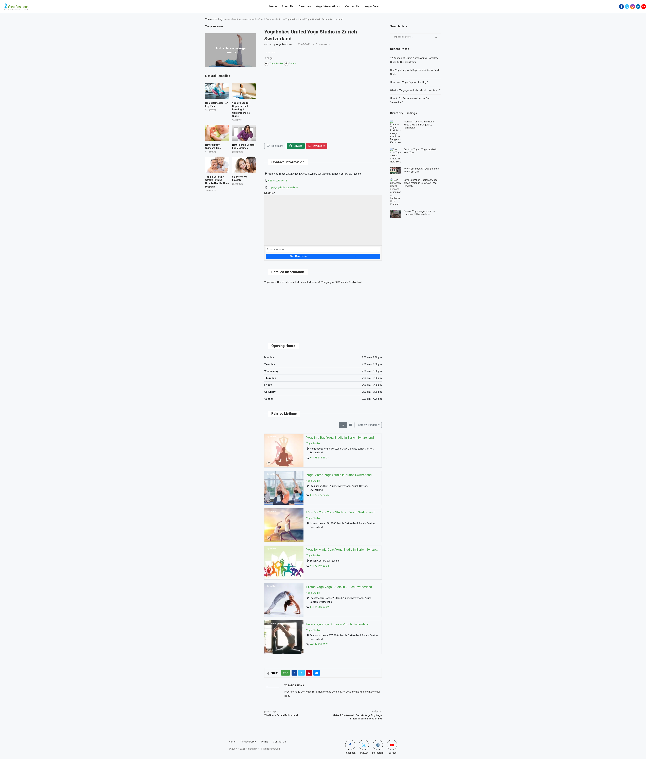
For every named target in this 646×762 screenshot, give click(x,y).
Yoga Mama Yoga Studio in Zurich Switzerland (339, 475)
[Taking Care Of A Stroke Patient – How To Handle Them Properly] (217, 164)
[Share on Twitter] (301, 673)
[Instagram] (632, 6)
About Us (288, 6)
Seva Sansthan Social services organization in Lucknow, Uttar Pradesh (421, 183)
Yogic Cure (372, 6)
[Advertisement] (323, 310)
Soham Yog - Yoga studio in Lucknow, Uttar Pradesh (419, 213)
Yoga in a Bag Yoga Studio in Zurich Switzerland (340, 437)
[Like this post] (286, 673)
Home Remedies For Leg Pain (216, 105)
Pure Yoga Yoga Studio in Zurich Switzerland (337, 624)
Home (273, 6)
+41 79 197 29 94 (319, 565)
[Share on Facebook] (294, 673)
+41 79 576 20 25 (319, 495)
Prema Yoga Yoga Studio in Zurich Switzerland (339, 587)
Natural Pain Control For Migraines (243, 146)
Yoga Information (327, 6)
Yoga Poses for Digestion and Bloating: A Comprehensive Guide (241, 109)
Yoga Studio (313, 443)
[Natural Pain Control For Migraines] (244, 132)
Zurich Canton (266, 19)
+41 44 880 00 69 (319, 607)
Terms (264, 741)
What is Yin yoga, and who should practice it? (415, 90)
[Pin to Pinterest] (309, 673)
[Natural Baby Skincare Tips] (217, 132)
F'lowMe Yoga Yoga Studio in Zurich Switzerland (340, 512)
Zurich (279, 19)
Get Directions (298, 256)
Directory (305, 6)
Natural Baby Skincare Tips (213, 146)
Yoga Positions (284, 44)
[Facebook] (621, 6)
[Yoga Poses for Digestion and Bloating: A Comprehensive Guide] (244, 91)
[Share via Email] (316, 673)
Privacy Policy (248, 741)
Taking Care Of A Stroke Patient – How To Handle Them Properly (217, 181)
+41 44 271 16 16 (277, 180)
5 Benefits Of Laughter (239, 178)
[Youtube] (643, 6)
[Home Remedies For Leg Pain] (217, 91)
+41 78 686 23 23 (319, 457)
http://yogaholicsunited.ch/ (283, 187)
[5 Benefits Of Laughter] (244, 164)
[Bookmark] (268, 463)
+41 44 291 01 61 (319, 644)
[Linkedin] (638, 6)
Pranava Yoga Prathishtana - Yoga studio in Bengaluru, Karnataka (420, 124)
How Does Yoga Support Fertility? (409, 82)
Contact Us (352, 6)
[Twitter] (627, 6)
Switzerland (250, 19)
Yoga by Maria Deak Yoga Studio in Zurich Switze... (342, 549)
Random (368, 424)
